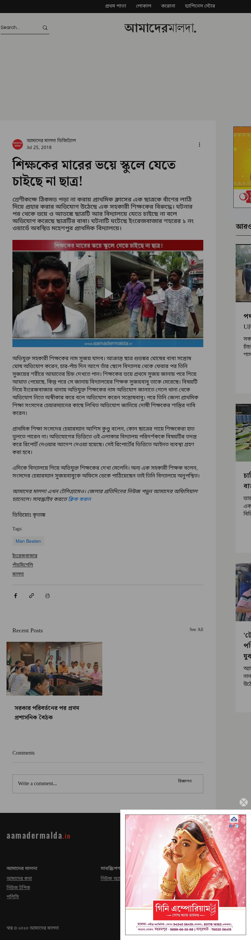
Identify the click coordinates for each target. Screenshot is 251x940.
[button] (244, 802)
